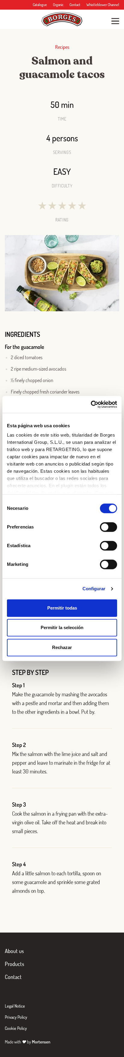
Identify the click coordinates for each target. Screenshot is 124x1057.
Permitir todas (62, 607)
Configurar (94, 588)
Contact (75, 4)
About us (14, 951)
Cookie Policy (16, 1028)
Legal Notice (15, 1005)
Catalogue (40, 4)
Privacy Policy (16, 1017)
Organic (58, 4)
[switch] (108, 527)
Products (14, 964)
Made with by (27, 1041)
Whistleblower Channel (102, 4)
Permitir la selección (62, 627)
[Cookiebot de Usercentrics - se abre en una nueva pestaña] (90, 404)
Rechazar (62, 647)
